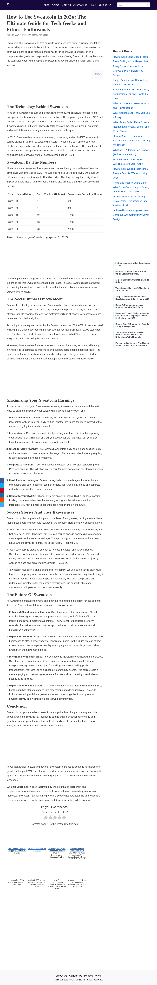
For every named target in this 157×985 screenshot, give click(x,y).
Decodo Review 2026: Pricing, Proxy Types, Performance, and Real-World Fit (130, 201)
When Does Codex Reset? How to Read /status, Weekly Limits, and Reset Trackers (131, 126)
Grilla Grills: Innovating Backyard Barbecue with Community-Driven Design (131, 215)
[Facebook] (2, 480)
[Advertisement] (55, 100)
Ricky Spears (30, 35)
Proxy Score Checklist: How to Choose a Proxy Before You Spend (129, 70)
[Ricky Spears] (18, 5)
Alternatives (80, 5)
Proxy (93, 5)
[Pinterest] (2, 490)
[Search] (147, 4)
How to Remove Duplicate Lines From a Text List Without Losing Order (130, 173)
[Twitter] (2, 485)
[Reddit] (2, 499)
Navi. (97, 74)
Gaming (66, 5)
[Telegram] (2, 504)
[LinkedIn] (2, 495)
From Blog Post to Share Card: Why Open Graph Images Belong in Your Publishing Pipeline (131, 187)
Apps (46, 5)
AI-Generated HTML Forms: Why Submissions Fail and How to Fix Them (131, 94)
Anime (55, 5)
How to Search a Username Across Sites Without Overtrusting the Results (131, 140)
